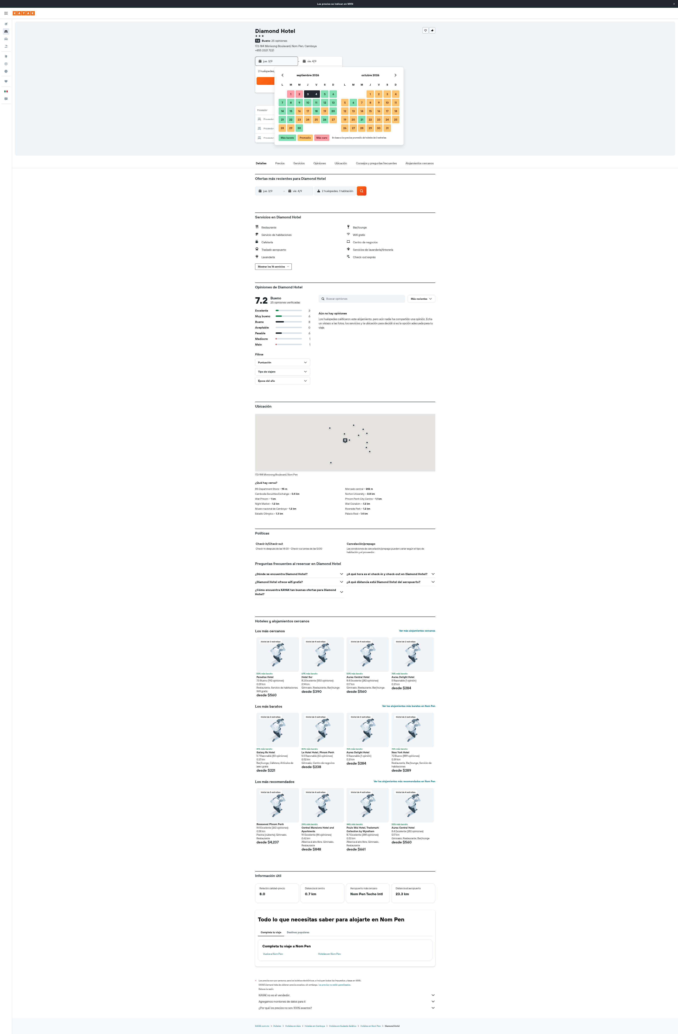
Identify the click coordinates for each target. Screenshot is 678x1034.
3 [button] (308, 94)
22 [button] (290, 119)
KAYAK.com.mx (262, 1026)
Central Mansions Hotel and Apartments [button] (318, 829)
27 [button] (333, 119)
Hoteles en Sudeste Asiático (342, 1026)
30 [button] (299, 128)
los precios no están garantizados (334, 984)
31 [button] (387, 128)
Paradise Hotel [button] (265, 677)
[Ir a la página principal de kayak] (24, 13)
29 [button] (290, 128)
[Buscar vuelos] (6, 24)
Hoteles (277, 1026)
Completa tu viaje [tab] (271, 932)
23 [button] (299, 119)
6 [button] (333, 94)
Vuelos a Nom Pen (273, 953)
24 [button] (307, 119)
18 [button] (316, 111)
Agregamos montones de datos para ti (282, 1001)
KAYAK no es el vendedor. (274, 995)
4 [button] (316, 94)
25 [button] (316, 119)
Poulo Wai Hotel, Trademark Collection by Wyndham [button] (363, 829)
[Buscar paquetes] (6, 46)
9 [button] (299, 102)
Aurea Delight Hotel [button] (403, 677)
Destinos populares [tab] (298, 932)
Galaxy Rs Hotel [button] (266, 752)
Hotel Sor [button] (307, 677)
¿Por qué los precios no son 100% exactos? (285, 1008)
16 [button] (299, 111)
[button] (674, 4)
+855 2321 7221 (264, 50)
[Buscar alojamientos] (6, 31)
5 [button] (325, 94)
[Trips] (6, 81)
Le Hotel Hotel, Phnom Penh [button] (318, 752)
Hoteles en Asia (293, 1026)
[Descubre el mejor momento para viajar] (6, 71)
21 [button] (282, 119)
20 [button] (333, 111)
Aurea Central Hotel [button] (358, 677)
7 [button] (282, 102)
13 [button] (333, 102)
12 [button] (324, 102)
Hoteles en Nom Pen (329, 953)
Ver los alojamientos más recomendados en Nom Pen (404, 781)
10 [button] (307, 102)
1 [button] (290, 94)
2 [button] (299, 94)
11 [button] (316, 102)
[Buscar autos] (6, 38)
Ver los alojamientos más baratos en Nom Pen (408, 706)
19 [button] (324, 111)
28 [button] (282, 128)
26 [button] (324, 119)
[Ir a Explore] (6, 56)
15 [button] (291, 111)
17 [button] (308, 111)
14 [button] (282, 111)
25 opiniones (279, 40)
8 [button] (291, 102)
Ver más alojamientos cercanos (417, 630)
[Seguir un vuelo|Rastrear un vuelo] (6, 63)
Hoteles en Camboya (315, 1026)
